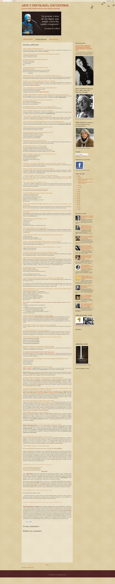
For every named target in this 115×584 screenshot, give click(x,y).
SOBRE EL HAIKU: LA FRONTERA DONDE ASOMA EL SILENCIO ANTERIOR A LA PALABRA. (87, 278)
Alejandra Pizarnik (44, 91)
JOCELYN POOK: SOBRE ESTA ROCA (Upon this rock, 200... (85, 180)
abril (79, 185)
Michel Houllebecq (35, 85)
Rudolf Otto (65, 176)
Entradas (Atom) (30, 567)
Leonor (50, 151)
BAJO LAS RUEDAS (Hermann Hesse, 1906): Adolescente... (85, 182)
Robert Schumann (27, 368)
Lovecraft (64, 83)
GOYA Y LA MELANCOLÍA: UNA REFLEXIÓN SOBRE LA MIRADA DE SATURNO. (86, 296)
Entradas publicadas (41, 39)
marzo (79, 187)
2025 (78, 189)
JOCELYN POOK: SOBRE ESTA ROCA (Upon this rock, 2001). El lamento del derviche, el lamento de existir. (87, 248)
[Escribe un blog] (27, 521)
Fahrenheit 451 (51, 392)
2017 (78, 204)
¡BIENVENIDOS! (28, 39)
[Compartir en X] (28, 521)
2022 (78, 195)
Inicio (47, 565)
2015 (78, 207)
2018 (78, 202)
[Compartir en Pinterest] (31, 521)
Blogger (64, 574)
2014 (78, 209)
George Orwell (40, 392)
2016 (78, 206)
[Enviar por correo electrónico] (26, 521)
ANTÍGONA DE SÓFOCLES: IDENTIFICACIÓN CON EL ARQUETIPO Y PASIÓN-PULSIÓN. (86, 257)
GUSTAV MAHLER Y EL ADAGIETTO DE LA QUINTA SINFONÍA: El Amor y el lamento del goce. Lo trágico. (86, 227)
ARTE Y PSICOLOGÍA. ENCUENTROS (45, 5)
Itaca (24, 101)
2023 (78, 193)
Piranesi (35, 95)
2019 (78, 200)
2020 (78, 198)
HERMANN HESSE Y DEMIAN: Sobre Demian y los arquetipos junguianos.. (87, 217)
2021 (78, 196)
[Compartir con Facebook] (30, 521)
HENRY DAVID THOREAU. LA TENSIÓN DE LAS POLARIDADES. (87, 286)
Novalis (46, 51)
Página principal (53, 39)
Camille (46, 118)
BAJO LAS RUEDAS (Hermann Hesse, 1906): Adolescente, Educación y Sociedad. (87, 305)
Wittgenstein (51, 353)
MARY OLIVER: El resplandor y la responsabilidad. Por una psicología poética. (87, 237)
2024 (78, 191)
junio (79, 177)
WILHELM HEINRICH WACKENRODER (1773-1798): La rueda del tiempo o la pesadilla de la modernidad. (87, 267)
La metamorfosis (26, 164)
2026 (78, 176)
